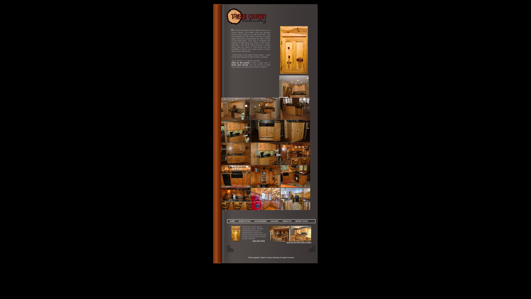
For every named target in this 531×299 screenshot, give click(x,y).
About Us (287, 221)
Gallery (275, 221)
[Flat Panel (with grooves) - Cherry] (295, 164)
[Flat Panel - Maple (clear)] (294, 97)
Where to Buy (301, 221)
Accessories (261, 221)
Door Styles (245, 221)
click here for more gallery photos (299, 242)
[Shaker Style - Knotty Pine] (236, 142)
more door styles (259, 241)
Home (232, 221)
